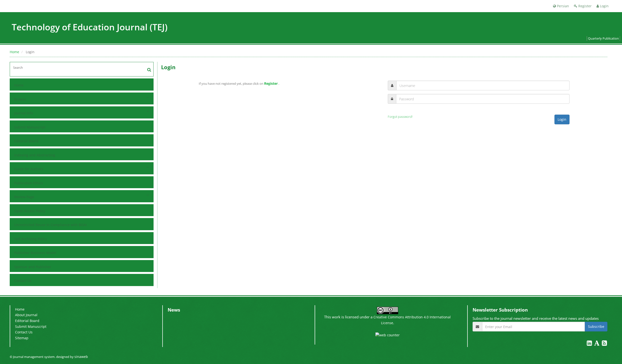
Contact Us (23, 280)
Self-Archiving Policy (30, 239)
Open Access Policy (29, 211)
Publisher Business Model (35, 252)
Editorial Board (26, 141)
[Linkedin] (589, 344)
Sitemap (21, 338)
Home (14, 52)
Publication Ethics (28, 183)
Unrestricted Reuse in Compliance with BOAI (50, 224)
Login (604, 6)
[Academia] (597, 344)
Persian (562, 6)
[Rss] (604, 344)
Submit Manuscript (29, 127)
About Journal (26, 315)
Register (584, 6)
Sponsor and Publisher (32, 266)
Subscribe (596, 326)
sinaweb (81, 356)
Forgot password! (400, 117)
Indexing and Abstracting (34, 155)
